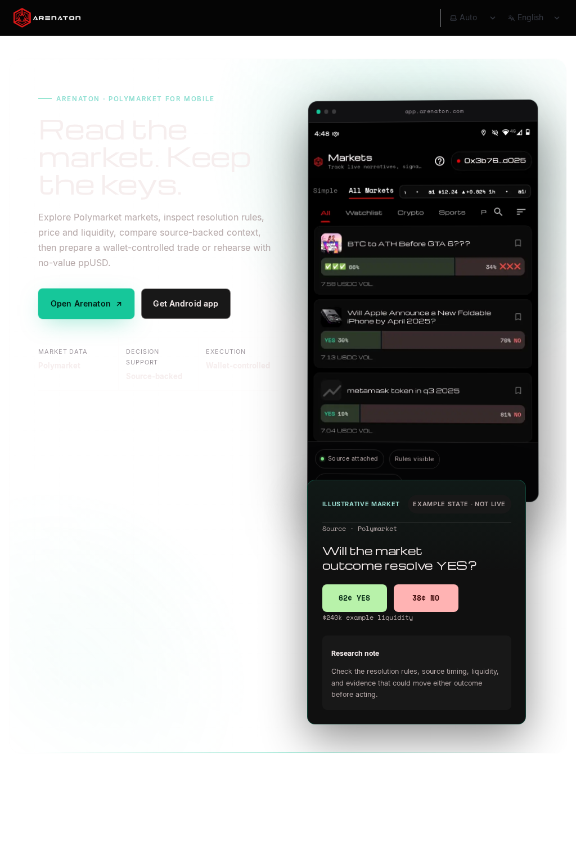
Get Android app (185, 303)
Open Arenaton (87, 303)
